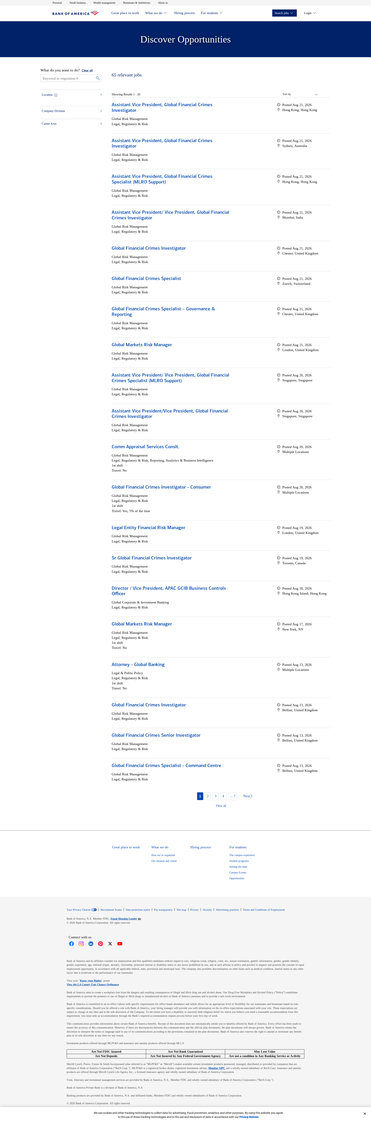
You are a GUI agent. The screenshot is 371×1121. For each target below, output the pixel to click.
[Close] (365, 1113)
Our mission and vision (164, 861)
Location (47, 94)
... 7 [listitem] (232, 796)
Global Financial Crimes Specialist (146, 279)
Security (207, 909)
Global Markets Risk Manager (142, 345)
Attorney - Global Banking (138, 665)
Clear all (87, 70)
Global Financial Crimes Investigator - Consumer (161, 487)
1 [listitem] (200, 796)
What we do (153, 13)
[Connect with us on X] (110, 944)
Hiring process (184, 13)
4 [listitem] (223, 796)
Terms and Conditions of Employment (264, 909)
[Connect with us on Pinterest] (100, 944)
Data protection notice (138, 909)
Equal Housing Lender (126, 918)
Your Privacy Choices (78, 910)
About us (163, 2)
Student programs (239, 861)
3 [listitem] (215, 796)
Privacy (194, 909)
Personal (57, 2)
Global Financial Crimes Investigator (149, 248)
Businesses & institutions (136, 2)
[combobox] (305, 94)
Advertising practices (227, 909)
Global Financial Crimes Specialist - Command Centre (166, 766)
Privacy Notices (249, 1116)
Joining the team (238, 866)
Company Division (53, 111)
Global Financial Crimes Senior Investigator (156, 735)
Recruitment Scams (111, 909)
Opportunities (236, 878)
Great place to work (125, 13)
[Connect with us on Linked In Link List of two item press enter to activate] (91, 944)
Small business (78, 2)
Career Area (49, 123)
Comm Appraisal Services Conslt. (145, 447)
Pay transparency (163, 909)
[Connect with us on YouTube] (120, 944)
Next (246, 796)
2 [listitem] (208, 796)
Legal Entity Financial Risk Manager (148, 528)
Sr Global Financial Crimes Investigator (152, 558)
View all (221, 805)
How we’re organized (163, 855)
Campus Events (237, 872)
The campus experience (242, 855)
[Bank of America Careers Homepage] (76, 14)
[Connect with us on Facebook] (71, 944)
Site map (181, 909)
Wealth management (104, 2)
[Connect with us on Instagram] (81, 944)
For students (209, 13)
